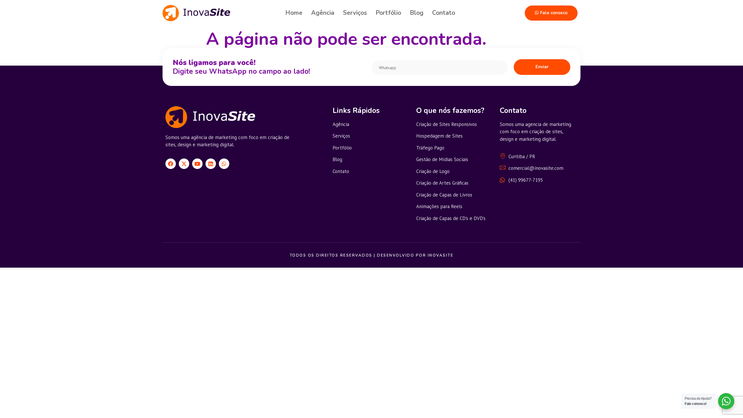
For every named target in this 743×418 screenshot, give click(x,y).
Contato (443, 13)
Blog (416, 13)
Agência (322, 13)
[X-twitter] (184, 163)
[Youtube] (197, 163)
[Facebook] (170, 163)
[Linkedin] (210, 163)
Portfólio (388, 13)
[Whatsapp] (224, 163)
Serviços (355, 13)
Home (293, 13)
